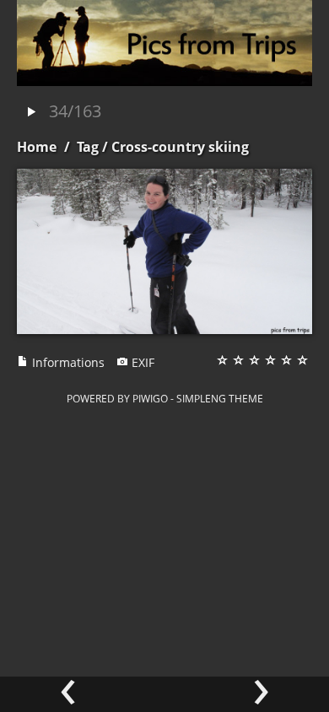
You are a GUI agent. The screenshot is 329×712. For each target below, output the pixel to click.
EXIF (141, 362)
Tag (88, 147)
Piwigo (150, 398)
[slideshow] (31, 113)
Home (37, 147)
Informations (67, 362)
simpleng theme (219, 398)
